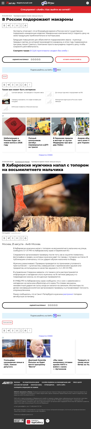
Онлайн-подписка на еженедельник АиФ (56, 382)
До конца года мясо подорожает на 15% (69, 92)
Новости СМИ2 (45, 155)
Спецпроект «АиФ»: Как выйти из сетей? (45, 9)
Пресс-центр (77, 382)
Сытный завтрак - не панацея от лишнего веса (28, 92)
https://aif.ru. (42, 411)
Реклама (17, 382)
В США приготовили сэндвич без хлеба (48, 51)
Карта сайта (61, 385)
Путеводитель (49, 385)
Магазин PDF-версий (21, 385)
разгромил (68, 294)
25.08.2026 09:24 (7, 162)
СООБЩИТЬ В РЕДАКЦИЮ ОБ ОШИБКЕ (26, 387)
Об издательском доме (31, 382)
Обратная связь (36, 385)
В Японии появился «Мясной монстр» (25, 107)
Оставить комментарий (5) (72, 59)
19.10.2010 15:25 (7, 16)
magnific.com (16, 233)
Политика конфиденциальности (23, 414)
